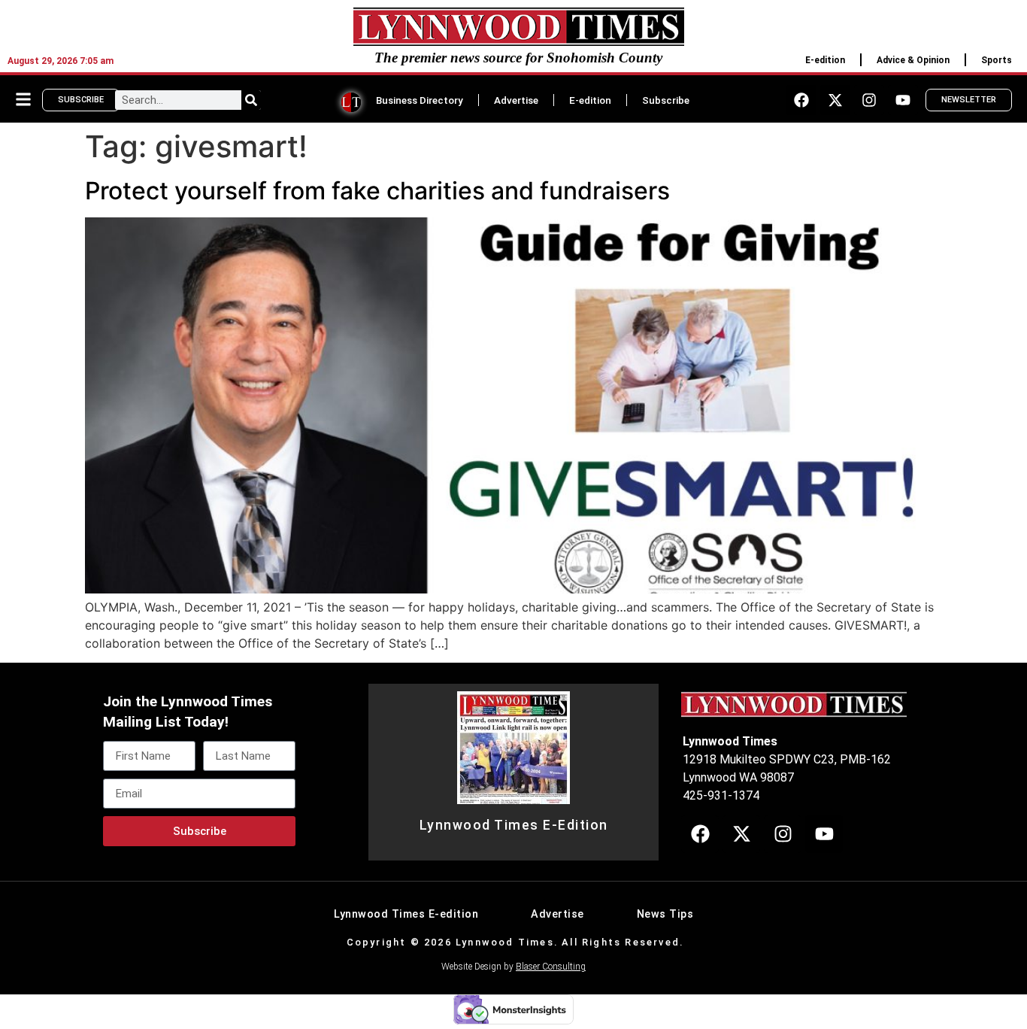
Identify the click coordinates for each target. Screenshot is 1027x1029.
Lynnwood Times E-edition (406, 914)
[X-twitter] (835, 100)
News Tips (665, 914)
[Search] (251, 100)
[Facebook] (801, 100)
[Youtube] (903, 100)
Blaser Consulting (551, 966)
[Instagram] (869, 100)
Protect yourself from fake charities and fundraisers (377, 190)
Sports (996, 60)
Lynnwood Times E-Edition (514, 825)
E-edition (825, 60)
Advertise (516, 100)
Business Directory (419, 100)
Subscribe (665, 100)
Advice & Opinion (913, 60)
